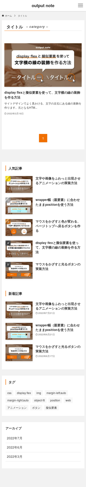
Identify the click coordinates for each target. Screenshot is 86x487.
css (9, 393)
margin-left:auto (56, 393)
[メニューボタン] (80, 5)
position (55, 400)
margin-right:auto (18, 400)
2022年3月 (14, 456)
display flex (24, 393)
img (38, 393)
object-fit (39, 400)
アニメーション (17, 407)
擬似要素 (51, 407)
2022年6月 (14, 447)
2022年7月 (14, 438)
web (68, 400)
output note (43, 5)
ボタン (36, 407)
